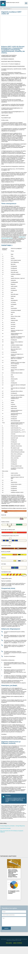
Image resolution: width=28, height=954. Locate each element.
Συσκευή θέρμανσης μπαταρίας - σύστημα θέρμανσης (12, 825)
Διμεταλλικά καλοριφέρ (5, 828)
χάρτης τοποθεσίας (17, 943)
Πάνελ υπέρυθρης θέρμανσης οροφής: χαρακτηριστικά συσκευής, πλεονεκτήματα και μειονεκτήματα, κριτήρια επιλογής (13, 873)
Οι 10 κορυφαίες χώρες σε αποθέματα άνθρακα (13, 892)
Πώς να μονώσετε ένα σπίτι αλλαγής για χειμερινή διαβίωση (11, 831)
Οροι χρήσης (9, 943)
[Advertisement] (14, 31)
